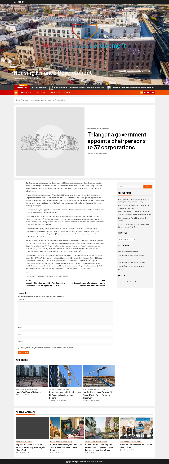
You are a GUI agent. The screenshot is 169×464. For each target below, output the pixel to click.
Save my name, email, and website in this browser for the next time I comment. (47, 348)
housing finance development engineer (131, 255)
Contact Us (40, 93)
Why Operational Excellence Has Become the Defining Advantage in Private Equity (30, 447)
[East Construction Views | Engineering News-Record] (136, 428)
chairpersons (40, 276)
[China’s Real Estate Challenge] (32, 376)
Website (20, 341)
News (120, 270)
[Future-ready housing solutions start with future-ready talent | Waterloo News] (67, 428)
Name (20, 327)
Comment (21, 300)
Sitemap (67, 93)
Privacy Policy (54, 93)
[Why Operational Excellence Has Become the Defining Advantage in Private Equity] (32, 428)
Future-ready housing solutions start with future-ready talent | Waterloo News (56, 87)
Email (20, 334)
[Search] (138, 93)
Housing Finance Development (53, 72)
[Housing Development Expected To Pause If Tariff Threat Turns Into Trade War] (99, 376)
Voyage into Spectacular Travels (129, 282)
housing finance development (128, 252)
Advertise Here (26, 93)
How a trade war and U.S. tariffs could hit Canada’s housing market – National (65, 395)
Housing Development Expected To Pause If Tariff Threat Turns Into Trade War (97, 395)
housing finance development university (131, 266)
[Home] (16, 93)
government (57, 276)
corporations (49, 276)
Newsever (90, 462)
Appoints (32, 276)
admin (91, 153)
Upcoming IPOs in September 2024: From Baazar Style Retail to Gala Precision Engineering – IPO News (45, 283)
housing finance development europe (130, 259)
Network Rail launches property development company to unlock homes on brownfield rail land (119, 87)
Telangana (65, 276)
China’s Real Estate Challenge (28, 392)
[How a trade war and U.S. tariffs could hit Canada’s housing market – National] (65, 376)
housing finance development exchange (98, 128)
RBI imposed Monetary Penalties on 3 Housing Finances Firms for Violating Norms (88, 283)
